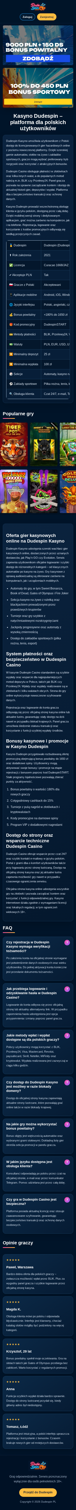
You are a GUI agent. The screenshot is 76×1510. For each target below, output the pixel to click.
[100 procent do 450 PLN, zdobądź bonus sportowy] (38, 88)
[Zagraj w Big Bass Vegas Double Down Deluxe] (14, 491)
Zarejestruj (46, 16)
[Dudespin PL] (38, 7)
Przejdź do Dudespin (38, 1492)
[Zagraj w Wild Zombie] (44, 491)
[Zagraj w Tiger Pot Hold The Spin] (14, 444)
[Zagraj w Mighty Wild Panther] (44, 444)
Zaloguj (27, 16)
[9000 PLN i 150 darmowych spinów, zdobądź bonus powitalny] (38, 45)
